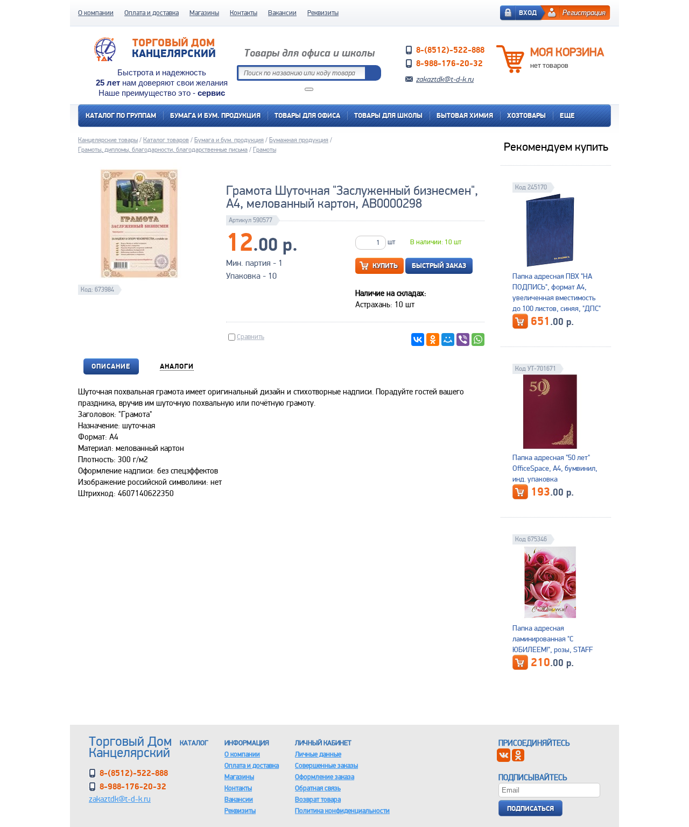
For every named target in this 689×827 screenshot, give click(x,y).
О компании (96, 13)
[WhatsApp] (478, 339)
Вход (528, 13)
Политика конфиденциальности (342, 811)
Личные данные (318, 754)
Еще (567, 115)
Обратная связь (318, 788)
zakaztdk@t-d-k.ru (445, 79)
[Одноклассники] (432, 339)
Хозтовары (526, 115)
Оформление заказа (324, 777)
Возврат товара (318, 799)
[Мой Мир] (447, 339)
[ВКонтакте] (417, 339)
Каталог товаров (166, 140)
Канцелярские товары (108, 140)
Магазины (204, 13)
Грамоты (264, 149)
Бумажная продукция (298, 140)
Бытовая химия (465, 115)
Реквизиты (323, 13)
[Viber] (462, 339)
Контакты (243, 13)
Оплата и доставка (151, 13)
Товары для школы (388, 115)
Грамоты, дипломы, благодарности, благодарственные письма (163, 149)
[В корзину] (520, 321)
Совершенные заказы (326, 765)
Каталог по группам (121, 115)
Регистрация (584, 12)
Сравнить (250, 337)
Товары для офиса (307, 115)
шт (391, 242)
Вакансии (282, 13)
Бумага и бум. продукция (215, 115)
